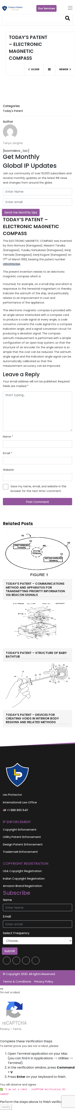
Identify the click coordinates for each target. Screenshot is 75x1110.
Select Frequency (16, 933)
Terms (17, 1029)
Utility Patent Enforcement (22, 837)
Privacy (5, 1029)
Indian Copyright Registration (24, 878)
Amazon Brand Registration (22, 886)
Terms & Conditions (17, 981)
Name (8, 437)
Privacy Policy (43, 981)
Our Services (46, 8)
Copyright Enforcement (20, 829)
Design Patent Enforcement (23, 844)
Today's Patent (13, 111)
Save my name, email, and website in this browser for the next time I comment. (38, 488)
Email (7, 453)
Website (8, 470)
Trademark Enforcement (20, 852)
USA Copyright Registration (22, 871)
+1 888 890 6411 (17, 810)
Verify (6, 1107)
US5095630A (11, 264)
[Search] (67, 18)
